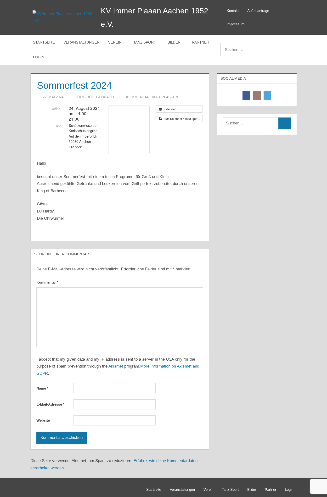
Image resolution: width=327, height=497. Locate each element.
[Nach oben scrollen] (315, 485)
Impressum (236, 24)
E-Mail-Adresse (50, 404)
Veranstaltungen (81, 42)
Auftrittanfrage (258, 11)
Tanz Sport (144, 42)
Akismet (115, 366)
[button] (179, 118)
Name (42, 388)
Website (43, 420)
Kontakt (233, 11)
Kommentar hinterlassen (152, 97)
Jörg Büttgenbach (94, 97)
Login (38, 57)
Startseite (44, 42)
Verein (115, 42)
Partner (200, 42)
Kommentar (47, 282)
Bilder (174, 42)
